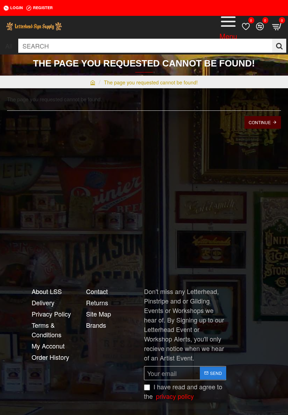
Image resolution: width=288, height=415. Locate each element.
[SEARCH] (279, 46)
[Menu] (228, 26)
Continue (260, 122)
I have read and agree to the (183, 391)
